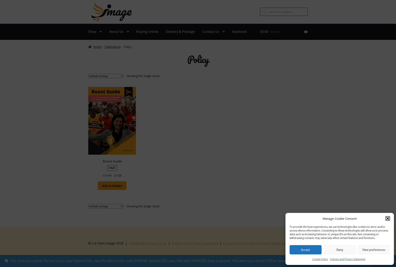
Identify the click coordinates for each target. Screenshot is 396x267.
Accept (305, 250)
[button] (388, 218)
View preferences (373, 250)
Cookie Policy (320, 259)
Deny (339, 250)
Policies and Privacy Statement (347, 259)
